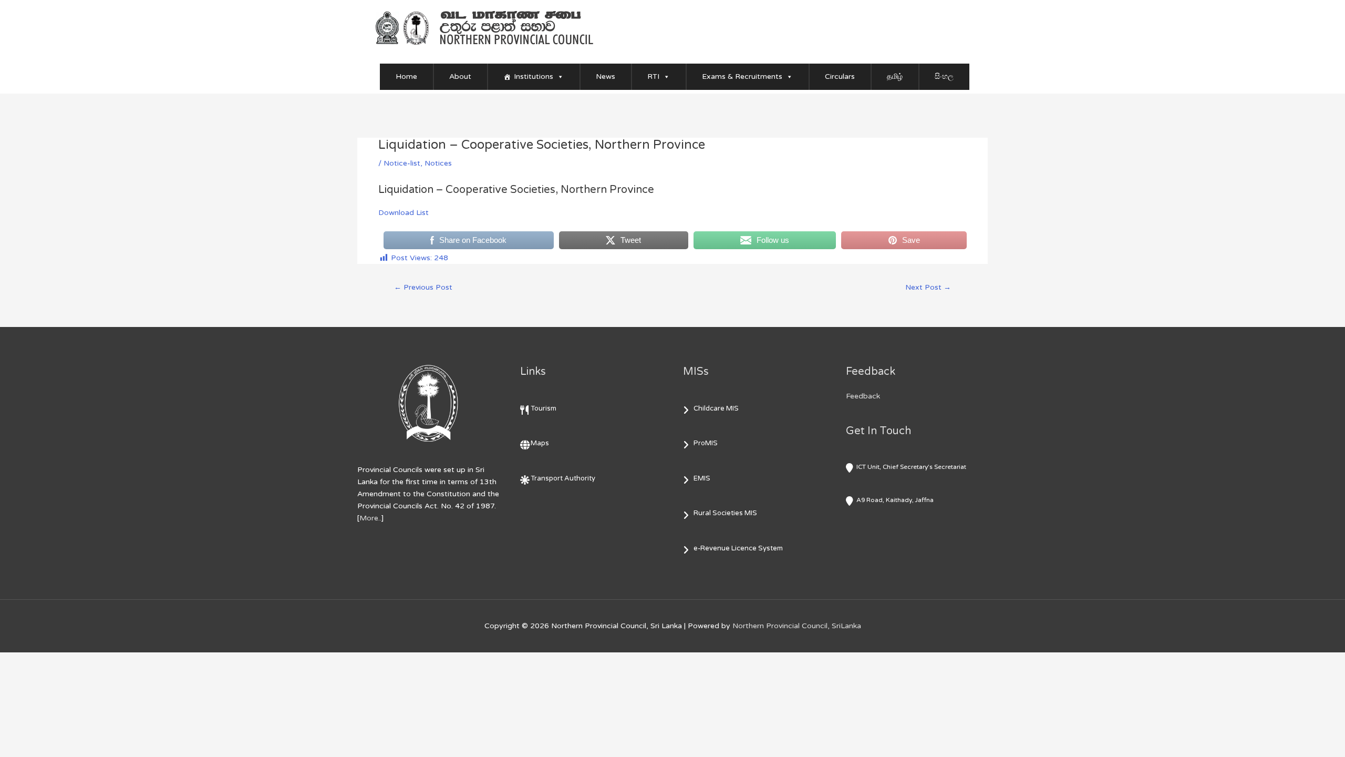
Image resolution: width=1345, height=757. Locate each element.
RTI (653, 76)
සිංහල (944, 76)
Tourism (543, 408)
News (605, 76)
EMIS (702, 478)
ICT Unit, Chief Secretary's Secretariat (911, 466)
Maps (540, 443)
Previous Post (423, 287)
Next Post (928, 287)
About (460, 76)
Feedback (863, 396)
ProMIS (706, 443)
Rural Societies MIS (725, 513)
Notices (438, 163)
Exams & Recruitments (742, 76)
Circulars (840, 76)
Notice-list (402, 163)
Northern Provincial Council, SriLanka (796, 625)
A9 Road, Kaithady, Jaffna (895, 500)
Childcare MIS (716, 408)
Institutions (533, 76)
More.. (370, 518)
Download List (403, 212)
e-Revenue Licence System (738, 548)
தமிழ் (895, 76)
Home (406, 76)
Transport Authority (563, 478)
